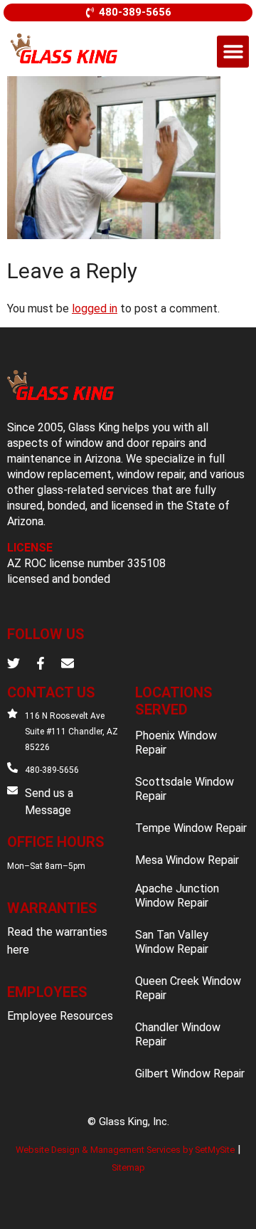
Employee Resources (60, 1016)
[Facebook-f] (40, 663)
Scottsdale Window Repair (184, 789)
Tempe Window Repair (191, 828)
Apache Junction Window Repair (177, 895)
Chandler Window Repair (177, 1034)
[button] (233, 52)
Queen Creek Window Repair (188, 988)
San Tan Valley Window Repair (171, 942)
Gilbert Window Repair (190, 1073)
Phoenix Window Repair (176, 742)
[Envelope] (67, 663)
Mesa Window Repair (187, 860)
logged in (94, 308)
